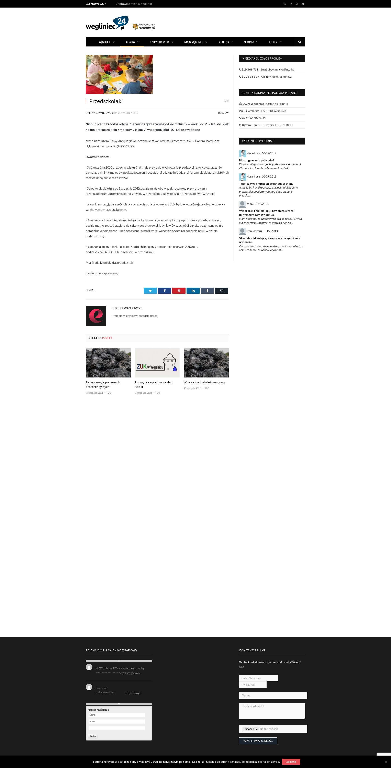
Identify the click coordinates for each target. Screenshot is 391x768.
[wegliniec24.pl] (120, 22)
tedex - (258, 203)
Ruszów (130, 42)
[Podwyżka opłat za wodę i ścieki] (157, 362)
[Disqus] (157, 458)
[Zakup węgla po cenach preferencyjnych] (108, 362)
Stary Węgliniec (193, 42)
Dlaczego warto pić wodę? (256, 160)
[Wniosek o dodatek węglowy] (206, 362)
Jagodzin (223, 42)
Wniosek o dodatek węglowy (204, 382)
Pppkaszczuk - (262, 231)
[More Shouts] (119, 704)
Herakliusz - (262, 153)
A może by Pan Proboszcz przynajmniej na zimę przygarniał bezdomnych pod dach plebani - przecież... (268, 191)
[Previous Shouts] (119, 661)
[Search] (299, 41)
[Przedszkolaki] (157, 75)
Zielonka (249, 42)
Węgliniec (105, 42)
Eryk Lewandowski (101, 112)
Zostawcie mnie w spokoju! (134, 4)
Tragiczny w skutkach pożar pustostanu (266, 183)
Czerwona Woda (159, 42)
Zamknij (291, 761)
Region (273, 42)
